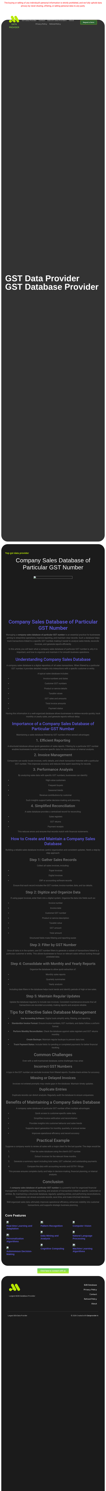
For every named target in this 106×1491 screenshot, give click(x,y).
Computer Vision (82, 1226)
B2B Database (90, 1284)
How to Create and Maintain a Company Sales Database (53, 841)
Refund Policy (55, 24)
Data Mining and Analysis (50, 1237)
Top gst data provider (17, 553)
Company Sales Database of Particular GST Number (53, 625)
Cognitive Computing (52, 1248)
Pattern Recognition (52, 1226)
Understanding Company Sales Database (53, 659)
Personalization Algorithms (15, 1240)
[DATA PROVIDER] (14, 19)
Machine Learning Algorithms (82, 1250)
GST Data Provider (29, 20)
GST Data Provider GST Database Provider (52, 282)
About (71, 20)
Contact (42, 20)
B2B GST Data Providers (57, 20)
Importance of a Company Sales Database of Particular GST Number (53, 726)
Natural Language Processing (82, 1237)
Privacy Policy (41, 24)
